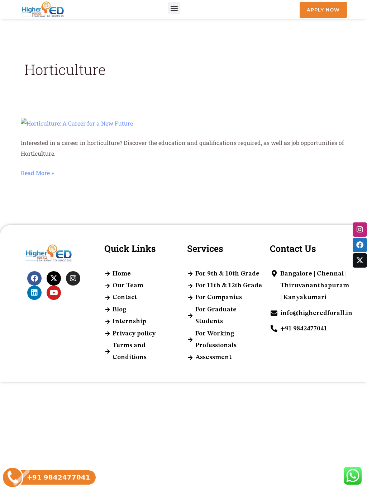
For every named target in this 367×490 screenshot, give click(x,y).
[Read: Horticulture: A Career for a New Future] (77, 123)
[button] (174, 8)
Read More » (37, 173)
